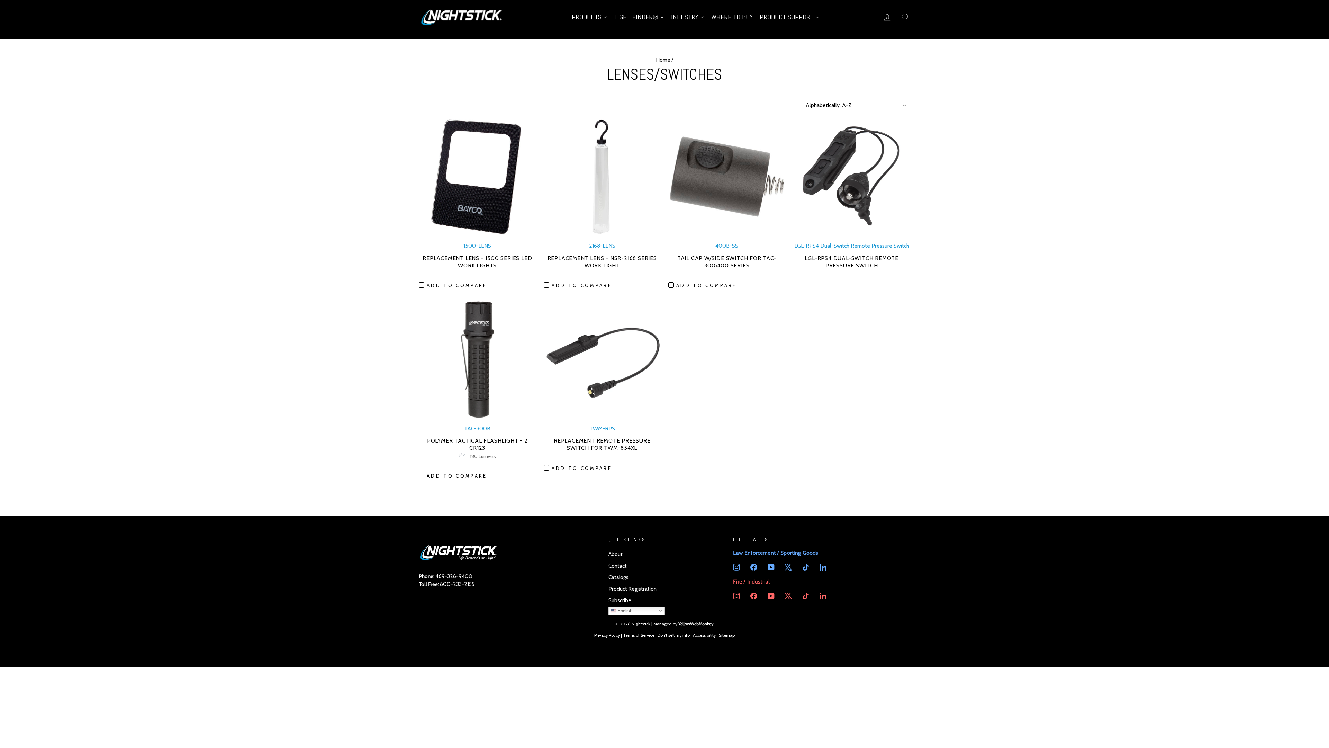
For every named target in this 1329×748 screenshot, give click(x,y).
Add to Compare (457, 285)
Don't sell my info (674, 635)
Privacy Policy (607, 635)
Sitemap (727, 635)
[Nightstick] (462, 16)
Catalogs (618, 577)
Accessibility (704, 635)
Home (663, 59)
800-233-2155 (457, 584)
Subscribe (619, 600)
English (624, 610)
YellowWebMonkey (696, 623)
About (615, 554)
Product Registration (632, 589)
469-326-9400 (453, 576)
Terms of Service (638, 635)
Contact (617, 565)
